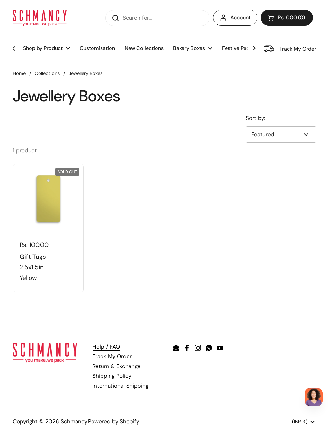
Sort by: (255, 118)
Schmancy (74, 421)
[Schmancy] (40, 18)
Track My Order (112, 356)
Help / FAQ (106, 346)
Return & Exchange (117, 366)
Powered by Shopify (113, 421)
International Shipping (120, 385)
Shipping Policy (112, 375)
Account (240, 17)
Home (19, 73)
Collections (47, 73)
